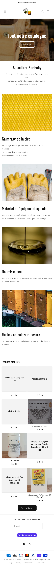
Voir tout (27, 44)
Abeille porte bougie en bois (14, 379)
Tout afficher (27, 508)
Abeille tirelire (14, 411)
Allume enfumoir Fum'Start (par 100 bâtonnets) (40, 496)
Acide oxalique (14, 461)
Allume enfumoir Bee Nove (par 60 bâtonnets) (14, 480)
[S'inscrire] (39, 526)
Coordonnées (41, 563)
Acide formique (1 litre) (39, 426)
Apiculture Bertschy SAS (17, 559)
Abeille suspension (39, 378)
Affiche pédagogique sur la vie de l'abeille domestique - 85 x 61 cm (40, 445)
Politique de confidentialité (25, 563)
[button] (5, 11)
